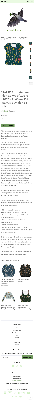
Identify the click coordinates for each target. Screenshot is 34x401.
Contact (17, 344)
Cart (31, 1)
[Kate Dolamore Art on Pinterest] (17, 366)
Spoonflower (17, 342)
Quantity (4, 115)
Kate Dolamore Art (22, 389)
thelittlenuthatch (17, 380)
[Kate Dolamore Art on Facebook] (13, 366)
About (17, 337)
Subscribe (27, 357)
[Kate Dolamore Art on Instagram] (21, 366)
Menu (5, 1)
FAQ (17, 328)
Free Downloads (17, 332)
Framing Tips (17, 330)
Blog (17, 335)
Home (3, 37)
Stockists (17, 340)
